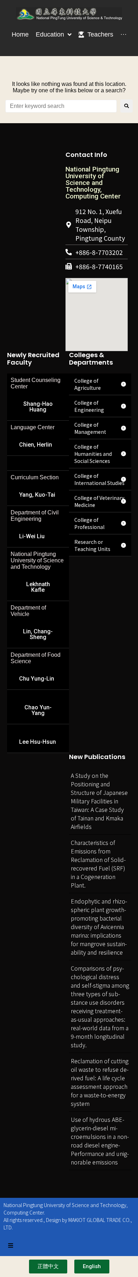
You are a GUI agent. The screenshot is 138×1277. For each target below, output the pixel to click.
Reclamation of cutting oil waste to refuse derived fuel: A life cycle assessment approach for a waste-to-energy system (99, 1082)
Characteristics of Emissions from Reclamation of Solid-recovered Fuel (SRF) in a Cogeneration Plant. (98, 863)
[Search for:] (61, 106)
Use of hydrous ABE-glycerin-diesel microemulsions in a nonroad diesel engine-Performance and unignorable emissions (100, 1140)
